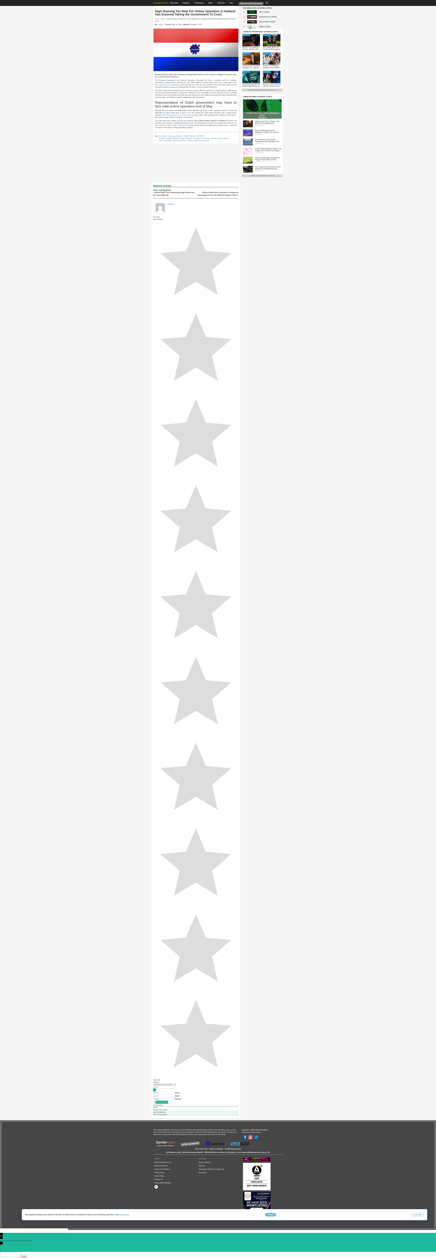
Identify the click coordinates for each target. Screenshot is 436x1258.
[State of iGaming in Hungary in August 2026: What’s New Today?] (248, 160)
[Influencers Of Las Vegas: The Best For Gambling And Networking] (248, 124)
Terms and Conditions (162, 1169)
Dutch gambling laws (162, 85)
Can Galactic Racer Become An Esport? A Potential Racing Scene (268, 168)
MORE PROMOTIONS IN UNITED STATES (262, 90)
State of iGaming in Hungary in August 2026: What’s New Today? (267, 159)
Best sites (174, 3)
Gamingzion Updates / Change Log (211, 1169)
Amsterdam (163, 136)
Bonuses (221, 3)
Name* (177, 1093)
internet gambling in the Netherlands (177, 115)
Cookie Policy (159, 1176)
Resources (202, 1172)
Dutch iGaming (189, 136)
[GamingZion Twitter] (256, 1137)
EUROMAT (200, 136)
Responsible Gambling (162, 1183)
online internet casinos (202, 140)
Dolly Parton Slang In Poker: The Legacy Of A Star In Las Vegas (268, 150)
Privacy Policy (159, 1172)
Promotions (199, 3)
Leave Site (418, 1215)
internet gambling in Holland (182, 140)
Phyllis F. (161, 24)
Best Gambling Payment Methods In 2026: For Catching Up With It (267, 131)
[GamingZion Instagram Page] (250, 1137)
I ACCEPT (270, 1215)
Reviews (186, 3)
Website (178, 1099)
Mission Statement (161, 1166)
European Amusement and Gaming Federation (175, 138)
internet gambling (165, 140)
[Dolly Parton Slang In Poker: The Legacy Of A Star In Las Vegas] (248, 151)
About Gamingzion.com (162, 1162)
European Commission (202, 138)
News (211, 3)
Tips (231, 3)
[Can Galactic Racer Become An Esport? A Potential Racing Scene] (248, 169)
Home (157, 19)
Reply (3, 1251)
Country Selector (205, 1162)
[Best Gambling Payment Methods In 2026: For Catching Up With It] (248, 133)
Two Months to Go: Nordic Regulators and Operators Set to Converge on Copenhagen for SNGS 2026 (268, 140)
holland (225, 138)
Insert (24, 1256)
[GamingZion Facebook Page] (244, 1137)
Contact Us (158, 1179)
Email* (177, 1096)
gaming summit (216, 138)
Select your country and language (251, 3)
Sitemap (202, 1166)
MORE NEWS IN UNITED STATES (262, 176)
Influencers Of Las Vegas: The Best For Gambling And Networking (267, 122)
